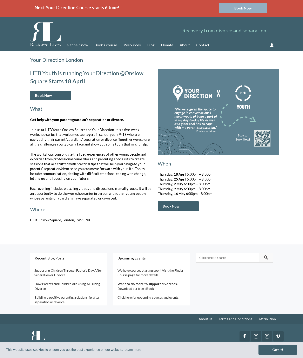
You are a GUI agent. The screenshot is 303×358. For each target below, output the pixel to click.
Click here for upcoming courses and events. (148, 297)
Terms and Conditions (235, 319)
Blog (151, 45)
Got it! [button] (277, 349)
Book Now (243, 8)
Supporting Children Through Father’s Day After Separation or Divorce (68, 272)
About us (205, 319)
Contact (202, 45)
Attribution (267, 319)
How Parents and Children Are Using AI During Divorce (67, 286)
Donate (167, 45)
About (185, 45)
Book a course (105, 45)
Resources (132, 45)
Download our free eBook (135, 288)
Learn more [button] (132, 349)
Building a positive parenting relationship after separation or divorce (67, 299)
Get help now (77, 45)
